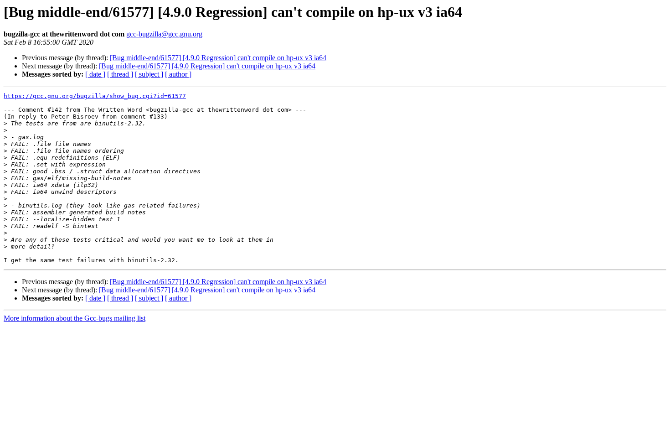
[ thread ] (120, 74)
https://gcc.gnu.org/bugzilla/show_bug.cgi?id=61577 (95, 96)
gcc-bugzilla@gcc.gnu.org (164, 34)
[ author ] (178, 74)
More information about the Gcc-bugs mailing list (74, 318)
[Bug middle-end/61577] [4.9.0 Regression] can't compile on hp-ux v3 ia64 (218, 58)
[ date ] (95, 74)
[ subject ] (149, 74)
